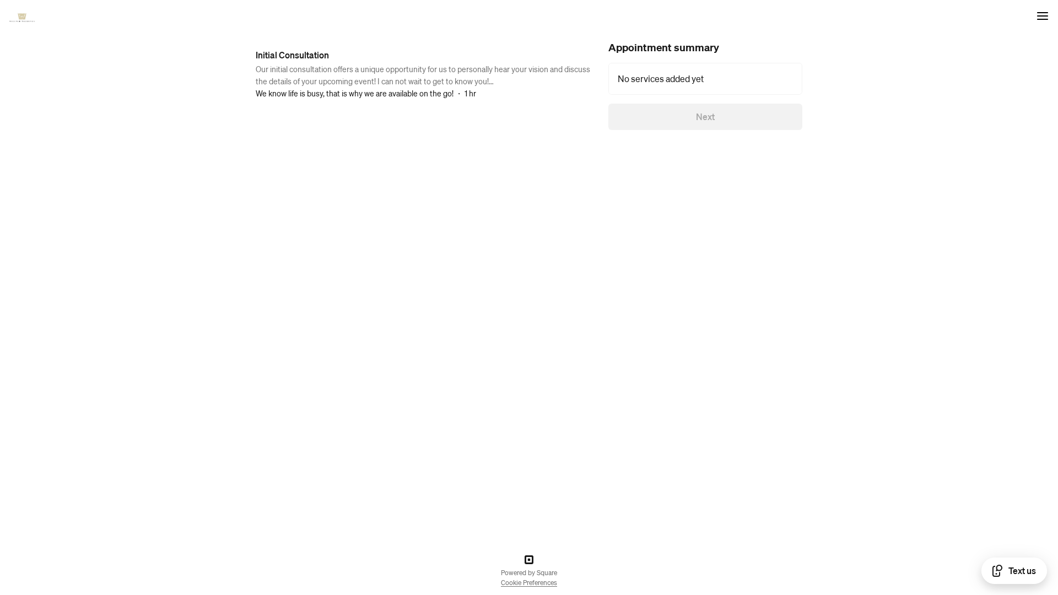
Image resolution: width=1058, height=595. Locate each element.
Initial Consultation (292, 55)
